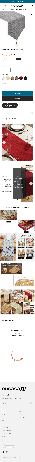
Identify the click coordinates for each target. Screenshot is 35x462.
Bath (3, 411)
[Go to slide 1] (14, 158)
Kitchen (3, 414)
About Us (4, 436)
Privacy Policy (5, 427)
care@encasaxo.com (9, 445)
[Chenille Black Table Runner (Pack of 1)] (25, 78)
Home (4, 9)
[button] (2, 51)
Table (3, 420)
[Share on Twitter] (9, 118)
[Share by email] (15, 118)
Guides (20, 414)
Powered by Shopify (15, 457)
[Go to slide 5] (20, 158)
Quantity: (4, 83)
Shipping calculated (12, 60)
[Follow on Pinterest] (7, 452)
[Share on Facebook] (6, 118)
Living (3, 417)
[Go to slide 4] (18, 158)
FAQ (20, 411)
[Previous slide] (4, 142)
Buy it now (17, 98)
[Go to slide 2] (17, 199)
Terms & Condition (6, 433)
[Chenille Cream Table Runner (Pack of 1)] (8, 78)
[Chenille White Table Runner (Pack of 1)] (3, 78)
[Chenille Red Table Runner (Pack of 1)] (21, 78)
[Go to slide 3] (16, 158)
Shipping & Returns (6, 430)
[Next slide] (31, 142)
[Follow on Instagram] (3, 452)
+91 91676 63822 (10, 447)
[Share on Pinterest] (12, 118)
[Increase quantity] (10, 87)
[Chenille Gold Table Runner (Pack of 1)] (12, 78)
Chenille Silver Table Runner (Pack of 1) (18, 9)
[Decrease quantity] (4, 87)
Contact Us (22, 417)
